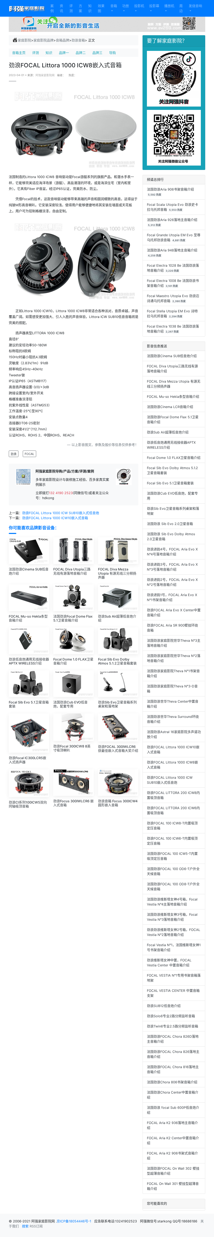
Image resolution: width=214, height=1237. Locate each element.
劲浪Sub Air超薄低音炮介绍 (168, 432)
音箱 (113, 6)
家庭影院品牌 (43, 40)
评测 (71, 8)
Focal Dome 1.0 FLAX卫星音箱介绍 (173, 458)
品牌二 (81, 53)
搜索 (25, 1226)
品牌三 (97, 53)
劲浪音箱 (78, 40)
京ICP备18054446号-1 (74, 1221)
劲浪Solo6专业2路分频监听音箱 (171, 1016)
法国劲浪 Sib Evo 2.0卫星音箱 (170, 524)
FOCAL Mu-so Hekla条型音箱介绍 (173, 396)
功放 (125, 6)
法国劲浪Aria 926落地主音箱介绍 (172, 220)
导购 (112, 53)
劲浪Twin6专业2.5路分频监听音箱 (172, 1026)
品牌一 (64, 53)
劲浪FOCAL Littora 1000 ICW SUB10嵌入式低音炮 (60, 513)
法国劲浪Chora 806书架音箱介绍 (172, 1082)
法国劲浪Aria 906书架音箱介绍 (170, 189)
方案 (80, 8)
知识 (90, 8)
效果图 (101, 8)
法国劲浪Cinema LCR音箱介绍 (170, 407)
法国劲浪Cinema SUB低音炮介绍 (172, 356)
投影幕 (154, 6)
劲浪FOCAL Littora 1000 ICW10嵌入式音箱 (55, 518)
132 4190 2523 (61, 493)
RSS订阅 (36, 1226)
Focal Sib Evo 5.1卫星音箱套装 (170, 483)
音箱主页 (18, 53)
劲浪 (14, 454)
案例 (52, 8)
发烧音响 (195, 6)
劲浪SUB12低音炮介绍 (164, 1006)
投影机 (139, 6)
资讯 (61, 8)
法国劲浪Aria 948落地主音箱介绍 (172, 250)
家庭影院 (24, 40)
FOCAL (29, 454)
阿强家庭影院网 (45, 75)
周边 (181, 8)
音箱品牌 (62, 40)
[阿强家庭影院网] (27, 8)
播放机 (169, 6)
